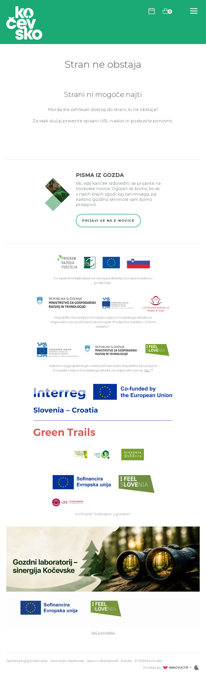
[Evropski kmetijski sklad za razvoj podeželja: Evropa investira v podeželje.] (103, 262)
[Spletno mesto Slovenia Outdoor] (132, 455)
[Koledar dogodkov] (151, 10)
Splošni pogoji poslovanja (26, 661)
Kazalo (126, 661)
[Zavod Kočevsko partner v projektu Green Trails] (103, 409)
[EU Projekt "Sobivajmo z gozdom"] (103, 490)
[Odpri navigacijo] (194, 11)
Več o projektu (103, 632)
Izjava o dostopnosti (103, 661)
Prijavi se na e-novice (108, 220)
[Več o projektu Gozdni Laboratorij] (103, 577)
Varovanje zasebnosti (67, 661)
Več (147, 370)
